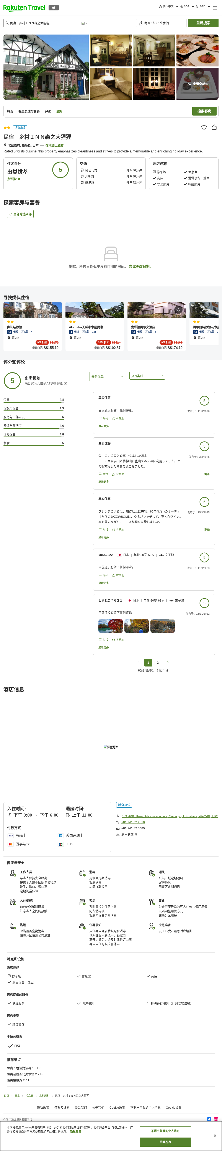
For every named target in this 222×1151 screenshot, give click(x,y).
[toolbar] (105, 23)
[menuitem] (169, 6)
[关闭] (215, 1135)
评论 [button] (48, 111)
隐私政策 (75, 1131)
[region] (111, 1136)
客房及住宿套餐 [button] (29, 111)
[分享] (214, 127)
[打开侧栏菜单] (215, 7)
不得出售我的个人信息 (165, 1131)
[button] (24, 7)
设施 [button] (59, 111)
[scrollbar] (111, 326)
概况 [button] (10, 111)
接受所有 (165, 1142)
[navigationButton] (139, 662)
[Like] (204, 127)
